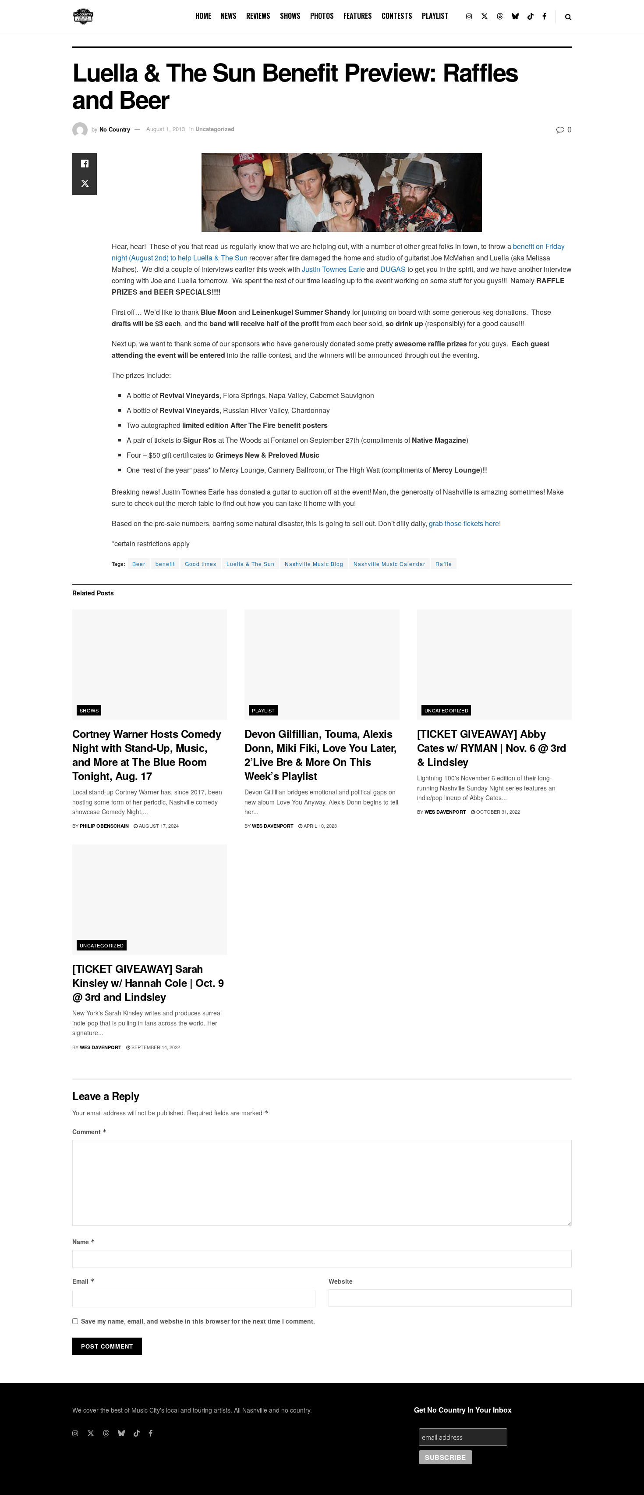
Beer (138, 563)
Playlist (435, 16)
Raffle (443, 563)
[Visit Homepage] (83, 17)
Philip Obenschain (104, 825)
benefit (165, 563)
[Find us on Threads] (500, 16)
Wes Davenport (273, 825)
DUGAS (393, 269)
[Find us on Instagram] (469, 16)
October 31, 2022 (497, 811)
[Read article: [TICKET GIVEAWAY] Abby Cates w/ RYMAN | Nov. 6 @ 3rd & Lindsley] (494, 664)
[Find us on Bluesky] (515, 16)
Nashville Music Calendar (389, 563)
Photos (322, 16)
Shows (290, 16)
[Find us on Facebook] (544, 16)
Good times (200, 563)
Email (83, 1281)
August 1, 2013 (165, 129)
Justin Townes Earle (333, 269)
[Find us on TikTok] (530, 16)
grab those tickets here (464, 523)
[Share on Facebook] (84, 163)
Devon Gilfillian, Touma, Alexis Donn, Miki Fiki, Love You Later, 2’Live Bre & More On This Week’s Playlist (320, 754)
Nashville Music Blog (314, 563)
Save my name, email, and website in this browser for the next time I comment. (198, 1321)
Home (203, 16)
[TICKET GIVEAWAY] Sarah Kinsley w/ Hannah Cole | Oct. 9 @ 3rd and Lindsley (147, 982)
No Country (114, 129)
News (229, 16)
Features (357, 16)
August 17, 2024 (158, 825)
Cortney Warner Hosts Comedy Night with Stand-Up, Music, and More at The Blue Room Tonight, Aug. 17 (146, 754)
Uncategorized (214, 129)
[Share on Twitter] (84, 184)
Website (341, 1281)
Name (83, 1241)
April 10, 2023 (319, 825)
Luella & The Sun (250, 563)
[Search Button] (568, 16)
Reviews (258, 16)
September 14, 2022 (155, 1046)
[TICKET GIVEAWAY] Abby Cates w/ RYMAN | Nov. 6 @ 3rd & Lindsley (491, 747)
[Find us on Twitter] (484, 16)
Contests (397, 16)
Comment (89, 1131)
